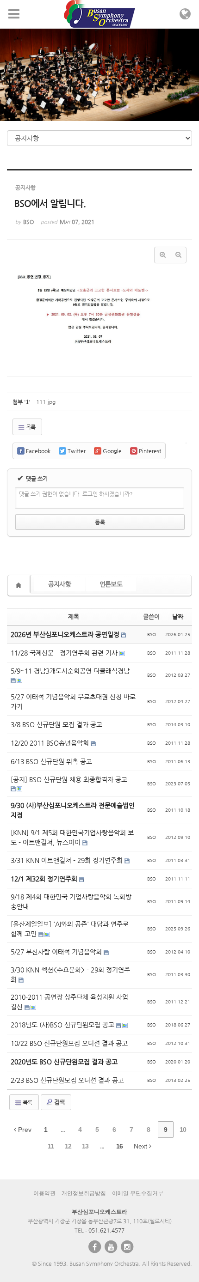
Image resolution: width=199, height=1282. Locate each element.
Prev (23, 1129)
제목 (73, 616)
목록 (30, 427)
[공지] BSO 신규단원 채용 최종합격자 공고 (69, 779)
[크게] (162, 255)
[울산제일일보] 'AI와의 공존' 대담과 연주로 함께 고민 (70, 928)
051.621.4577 (106, 1230)
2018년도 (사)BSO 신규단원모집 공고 (63, 1024)
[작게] (178, 255)
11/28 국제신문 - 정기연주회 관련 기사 (65, 652)
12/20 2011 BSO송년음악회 (51, 743)
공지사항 (59, 584)
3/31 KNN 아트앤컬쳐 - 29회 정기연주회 (67, 860)
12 (68, 1146)
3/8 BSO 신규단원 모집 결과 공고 (56, 724)
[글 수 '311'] (20, 585)
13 (85, 1146)
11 (51, 1146)
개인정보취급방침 (84, 1193)
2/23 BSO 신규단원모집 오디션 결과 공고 (67, 1080)
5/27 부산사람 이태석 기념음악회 (57, 951)
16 (119, 1146)
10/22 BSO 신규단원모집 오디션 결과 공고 (69, 1043)
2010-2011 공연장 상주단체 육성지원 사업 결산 (69, 1001)
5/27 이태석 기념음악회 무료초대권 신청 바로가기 (73, 701)
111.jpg (46, 402)
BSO (151, 634)
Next (141, 1146)
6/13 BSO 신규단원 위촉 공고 (51, 761)
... (63, 1129)
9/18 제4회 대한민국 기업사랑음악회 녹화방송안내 (71, 901)
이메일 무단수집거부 (137, 1193)
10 (183, 1129)
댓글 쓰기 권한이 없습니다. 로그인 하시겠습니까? (76, 494)
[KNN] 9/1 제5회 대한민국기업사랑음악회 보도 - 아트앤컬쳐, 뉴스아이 (72, 837)
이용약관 (44, 1193)
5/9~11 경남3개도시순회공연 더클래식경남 (70, 670)
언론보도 (111, 584)
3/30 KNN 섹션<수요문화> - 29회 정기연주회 (70, 974)
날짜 (177, 616)
